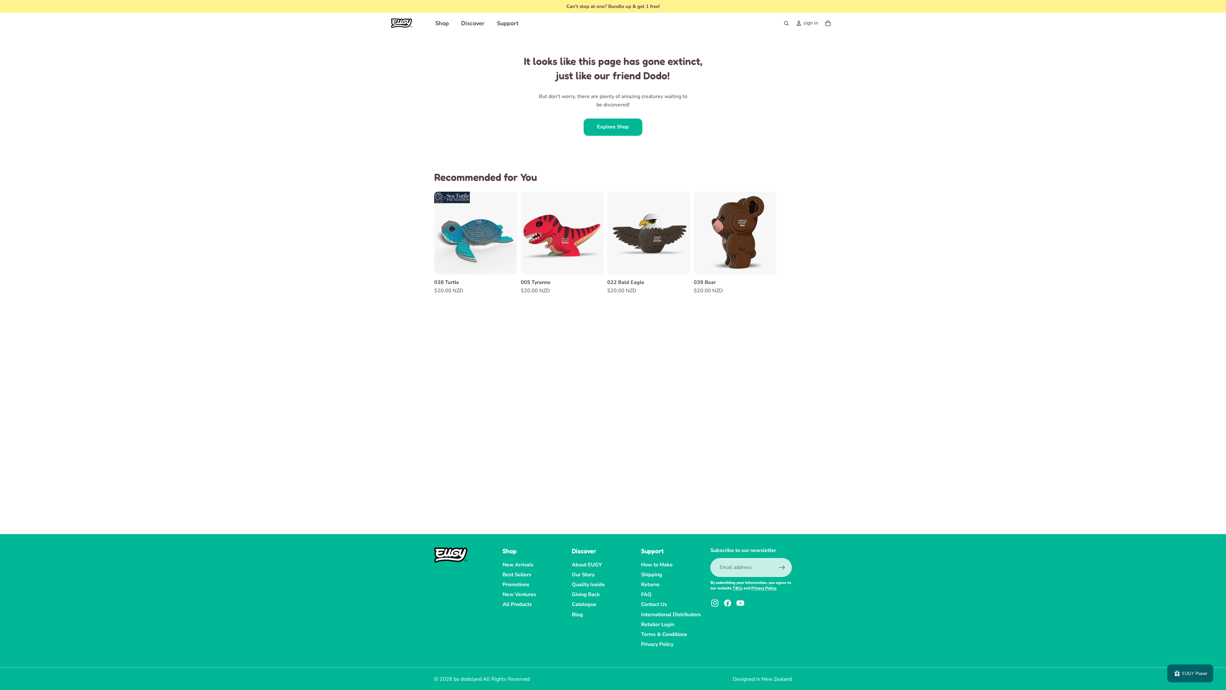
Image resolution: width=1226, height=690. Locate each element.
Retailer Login (657, 624)
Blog (577, 614)
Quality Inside (588, 584)
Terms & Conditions (664, 634)
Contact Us (654, 604)
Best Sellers (517, 574)
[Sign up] (782, 567)
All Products (517, 604)
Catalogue (584, 604)
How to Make (657, 564)
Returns (650, 584)
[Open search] (786, 23)
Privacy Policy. (764, 588)
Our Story (583, 574)
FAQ (646, 594)
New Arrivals (518, 564)
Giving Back (586, 594)
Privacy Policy (657, 644)
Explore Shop (613, 126)
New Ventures (519, 594)
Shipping (651, 574)
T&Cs (738, 588)
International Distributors (671, 614)
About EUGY (587, 564)
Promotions (516, 584)
